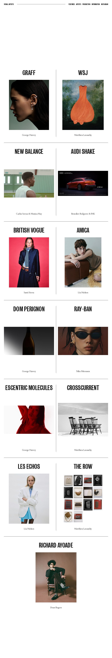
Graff (29, 73)
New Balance (29, 151)
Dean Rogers (56, 607)
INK (93, 214)
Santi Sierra (29, 292)
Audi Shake (83, 151)
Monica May (36, 214)
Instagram (104, 4)
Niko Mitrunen (83, 371)
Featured (72, 4)
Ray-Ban (83, 309)
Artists (79, 4)
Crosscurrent (83, 388)
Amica (83, 230)
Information (96, 4)
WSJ (83, 73)
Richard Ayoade (56, 545)
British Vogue (29, 230)
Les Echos (29, 466)
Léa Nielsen (83, 292)
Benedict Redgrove (79, 214)
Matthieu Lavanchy (83, 135)
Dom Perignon (29, 309)
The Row (83, 466)
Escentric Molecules (29, 388)
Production (86, 4)
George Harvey (29, 135)
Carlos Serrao (22, 214)
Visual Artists (9, 4)
